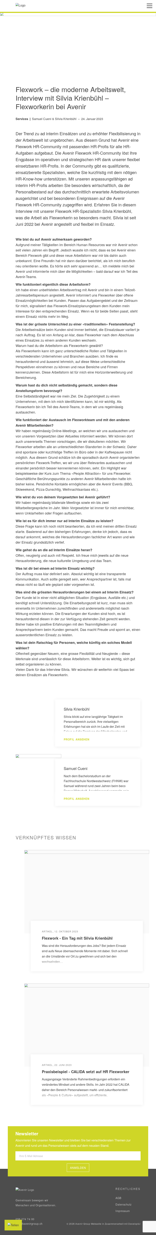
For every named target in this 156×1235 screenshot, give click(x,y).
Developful (134, 1223)
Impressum (122, 1211)
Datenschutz (123, 1204)
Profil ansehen (76, 739)
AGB (118, 1198)
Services (22, 119)
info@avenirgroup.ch (29, 1223)
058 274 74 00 (25, 1219)
